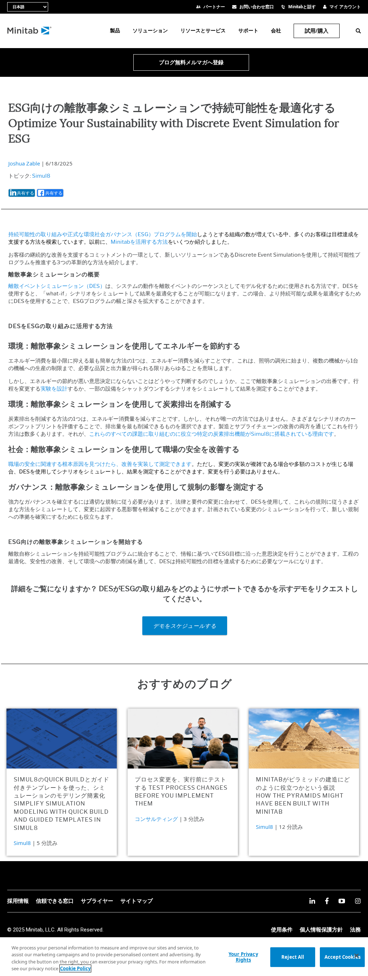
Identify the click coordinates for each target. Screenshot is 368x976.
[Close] (356, 955)
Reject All (292, 957)
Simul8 (41, 176)
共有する (25, 193)
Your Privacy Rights (243, 957)
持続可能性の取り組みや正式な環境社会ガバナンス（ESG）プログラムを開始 (102, 234)
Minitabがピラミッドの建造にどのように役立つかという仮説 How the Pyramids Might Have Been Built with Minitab (303, 795)
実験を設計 (54, 389)
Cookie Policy (75, 968)
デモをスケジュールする (184, 625)
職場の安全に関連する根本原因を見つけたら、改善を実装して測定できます (100, 464)
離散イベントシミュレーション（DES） (56, 286)
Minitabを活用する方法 (139, 242)
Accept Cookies (342, 957)
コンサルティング (156, 818)
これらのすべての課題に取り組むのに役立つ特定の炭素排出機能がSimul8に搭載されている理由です (211, 434)
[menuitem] (115, 30)
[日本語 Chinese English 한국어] (27, 6)
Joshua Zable (24, 163)
